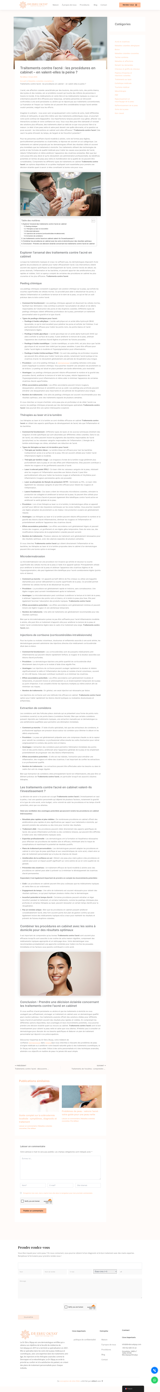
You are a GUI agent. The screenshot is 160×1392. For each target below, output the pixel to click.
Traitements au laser (123, 79)
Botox (117, 49)
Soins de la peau (121, 109)
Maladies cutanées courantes (127, 53)
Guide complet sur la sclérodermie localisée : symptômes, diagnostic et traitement (38, 1118)
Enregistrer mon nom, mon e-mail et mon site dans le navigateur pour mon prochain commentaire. (58, 1193)
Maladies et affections (124, 61)
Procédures (84, 5)
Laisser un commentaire (28, 1126)
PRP (116, 95)
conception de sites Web (70, 1381)
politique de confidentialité (85, 1339)
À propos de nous (69, 5)
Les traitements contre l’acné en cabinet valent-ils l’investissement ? (48, 238)
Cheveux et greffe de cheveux (127, 69)
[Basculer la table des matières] (92, 221)
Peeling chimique (31, 226)
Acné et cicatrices (122, 42)
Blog (95, 5)
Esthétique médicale (123, 83)
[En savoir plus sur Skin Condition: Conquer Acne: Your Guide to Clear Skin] (82, 1096)
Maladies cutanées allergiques (127, 45)
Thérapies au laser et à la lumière (37, 229)
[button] (85, 4)
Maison (56, 5)
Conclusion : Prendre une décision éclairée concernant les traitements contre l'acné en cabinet (59, 244)
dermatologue (63, 363)
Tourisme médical (122, 87)
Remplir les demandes (124, 65)
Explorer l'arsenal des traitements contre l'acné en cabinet (45, 224)
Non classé (119, 113)
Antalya (48, 1043)
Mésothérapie (120, 91)
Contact (104, 5)
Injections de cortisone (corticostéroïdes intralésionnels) (45, 233)
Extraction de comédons (34, 236)
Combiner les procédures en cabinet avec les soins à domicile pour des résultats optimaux (57, 241)
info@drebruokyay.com (131, 1344)
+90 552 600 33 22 (129, 1348)
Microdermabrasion (32, 231)
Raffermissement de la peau (126, 105)
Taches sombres (121, 57)
